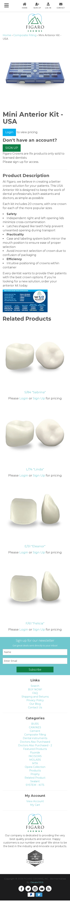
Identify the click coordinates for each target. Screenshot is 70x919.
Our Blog (35, 703)
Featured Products (35, 749)
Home (7, 35)
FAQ (35, 693)
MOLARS (35, 759)
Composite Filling (24, 35)
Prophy (35, 774)
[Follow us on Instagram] (35, 889)
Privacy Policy (35, 700)
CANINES (35, 727)
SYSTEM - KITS (35, 785)
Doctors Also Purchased (35, 741)
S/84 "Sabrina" (35, 392)
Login (9, 132)
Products (35, 770)
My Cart (35, 804)
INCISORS (35, 756)
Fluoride (35, 752)
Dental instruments (35, 738)
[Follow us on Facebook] (21, 889)
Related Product (35, 777)
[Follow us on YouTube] (42, 889)
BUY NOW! (35, 689)
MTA (35, 763)
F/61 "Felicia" (35, 623)
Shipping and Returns (35, 696)
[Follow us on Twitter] (28, 889)
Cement (35, 731)
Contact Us (35, 707)
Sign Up (39, 398)
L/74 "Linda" (35, 469)
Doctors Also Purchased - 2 (35, 745)
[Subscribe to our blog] (49, 889)
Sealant (35, 781)
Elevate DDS (37, 882)
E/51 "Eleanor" (35, 546)
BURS (35, 723)
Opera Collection (35, 767)
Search (35, 685)
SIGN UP (11, 148)
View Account (35, 801)
